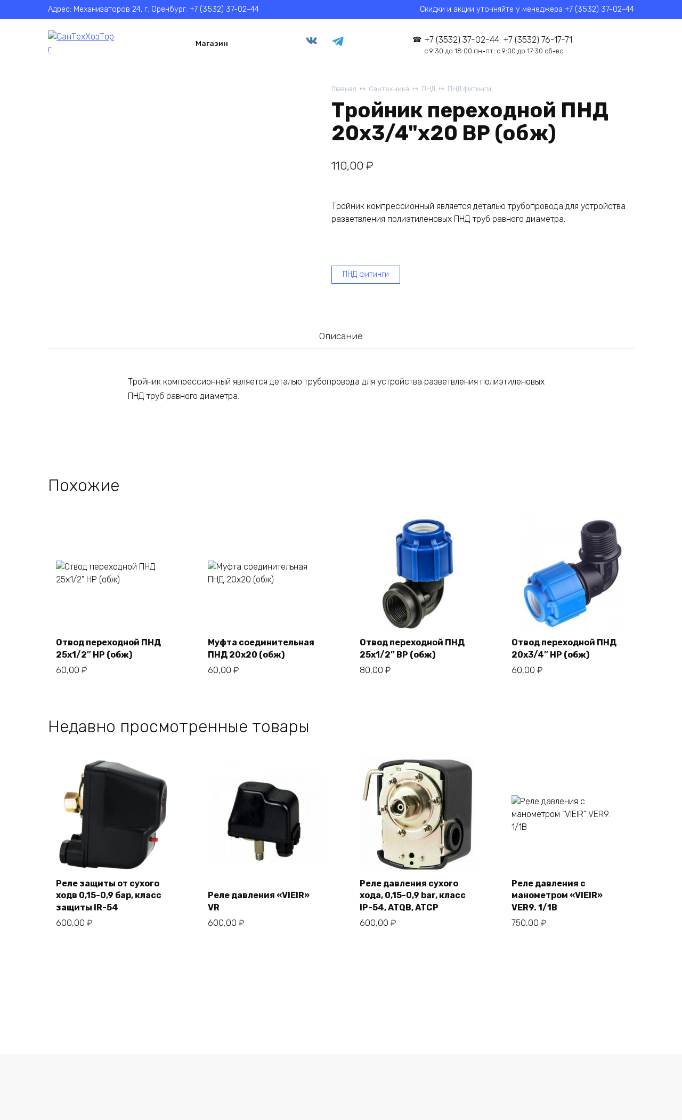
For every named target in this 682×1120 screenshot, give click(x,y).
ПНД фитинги (469, 89)
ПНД (428, 89)
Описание (341, 336)
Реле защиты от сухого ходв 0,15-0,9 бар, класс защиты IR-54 (108, 895)
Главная (343, 89)
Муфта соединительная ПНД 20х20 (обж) (261, 648)
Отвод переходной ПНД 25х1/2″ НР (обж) (108, 648)
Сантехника (389, 89)
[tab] (340, 336)
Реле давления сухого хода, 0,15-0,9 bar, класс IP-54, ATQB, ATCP (413, 895)
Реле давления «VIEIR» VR (259, 901)
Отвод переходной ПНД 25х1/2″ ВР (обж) (412, 648)
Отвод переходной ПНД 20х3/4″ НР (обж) (564, 648)
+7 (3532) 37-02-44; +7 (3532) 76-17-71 (498, 45)
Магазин (212, 43)
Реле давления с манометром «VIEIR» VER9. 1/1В (557, 895)
